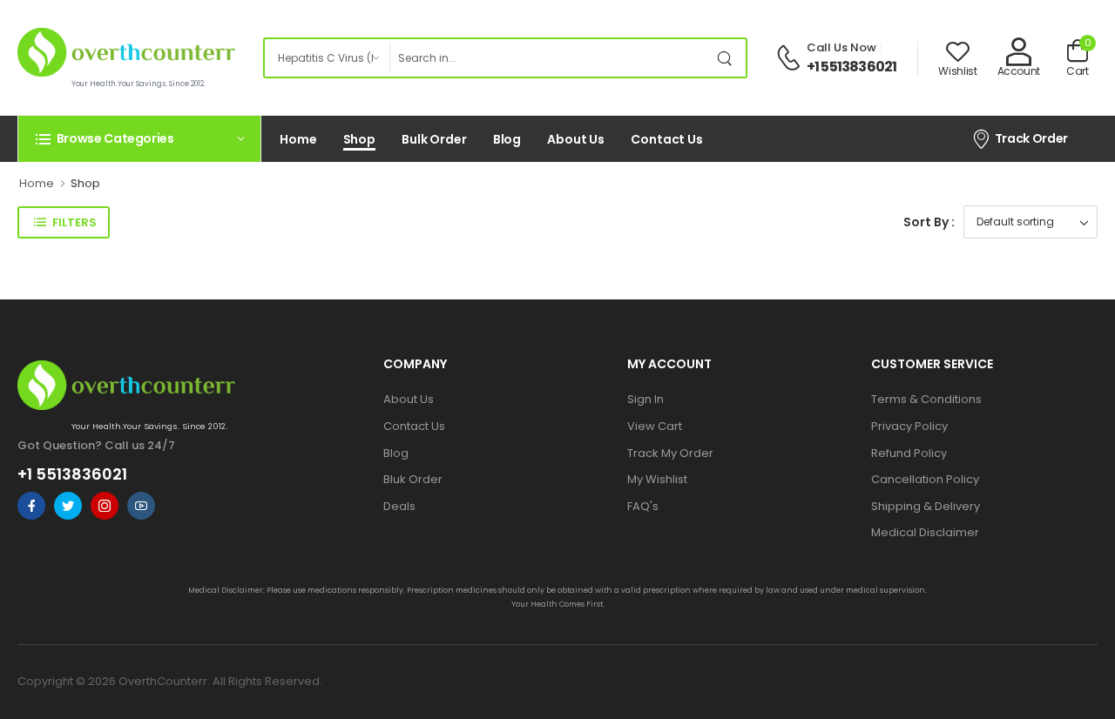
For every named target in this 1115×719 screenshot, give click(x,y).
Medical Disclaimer (925, 532)
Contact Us (667, 139)
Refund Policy (909, 453)
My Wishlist (657, 479)
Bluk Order (413, 479)
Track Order (1031, 138)
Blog (507, 139)
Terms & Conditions (926, 399)
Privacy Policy (909, 426)
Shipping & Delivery (925, 506)
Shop (359, 139)
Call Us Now (841, 47)
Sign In (645, 399)
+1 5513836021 (852, 67)
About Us (576, 139)
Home (298, 139)
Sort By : (929, 222)
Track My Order (670, 453)
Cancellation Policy (925, 479)
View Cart (654, 426)
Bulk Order (434, 139)
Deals (399, 506)
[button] (139, 138)
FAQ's (643, 506)
